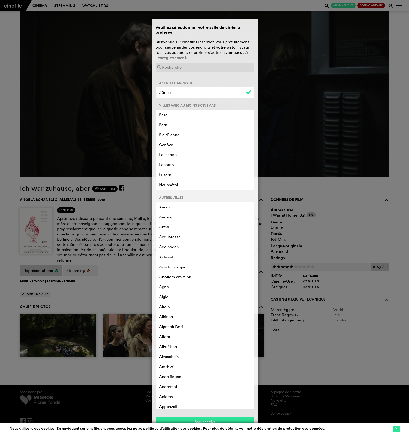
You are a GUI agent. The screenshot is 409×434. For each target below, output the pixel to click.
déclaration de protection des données (290, 428)
